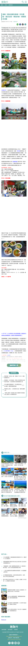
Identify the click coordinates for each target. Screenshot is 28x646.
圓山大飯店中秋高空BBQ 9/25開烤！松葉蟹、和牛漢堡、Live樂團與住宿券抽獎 (14, 580)
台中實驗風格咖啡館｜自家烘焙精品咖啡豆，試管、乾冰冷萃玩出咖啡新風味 (14, 576)
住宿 (6, 5)
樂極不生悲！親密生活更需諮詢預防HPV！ (13, 505)
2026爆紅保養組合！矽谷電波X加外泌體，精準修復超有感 (12, 385)
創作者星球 (10, 629)
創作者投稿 (4, 629)
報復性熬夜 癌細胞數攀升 (22, 515)
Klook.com (3, 619)
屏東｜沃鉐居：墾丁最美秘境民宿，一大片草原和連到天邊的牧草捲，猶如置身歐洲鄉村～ (4, 505)
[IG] (12, 643)
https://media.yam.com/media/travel (14, 636)
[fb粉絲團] (9, 643)
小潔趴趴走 (15, 21)
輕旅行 (4, 2)
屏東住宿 (11, 5)
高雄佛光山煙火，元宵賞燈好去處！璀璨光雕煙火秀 (14, 389)
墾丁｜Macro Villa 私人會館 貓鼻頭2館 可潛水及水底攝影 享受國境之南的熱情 (14, 515)
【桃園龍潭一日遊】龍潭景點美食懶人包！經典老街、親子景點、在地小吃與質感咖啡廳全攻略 (15, 567)
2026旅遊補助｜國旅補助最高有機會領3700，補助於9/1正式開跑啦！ (15, 558)
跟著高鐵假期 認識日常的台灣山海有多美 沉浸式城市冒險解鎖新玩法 (14, 562)
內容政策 (16, 629)
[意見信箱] (15, 643)
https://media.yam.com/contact (14, 639)
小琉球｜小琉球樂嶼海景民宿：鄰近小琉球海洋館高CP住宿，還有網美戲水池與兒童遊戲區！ (5, 515)
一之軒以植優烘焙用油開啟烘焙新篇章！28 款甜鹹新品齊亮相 (14, 571)
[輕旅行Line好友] (18, 643)
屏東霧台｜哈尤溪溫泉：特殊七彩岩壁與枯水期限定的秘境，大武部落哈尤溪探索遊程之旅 (14, 381)
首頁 (2, 5)
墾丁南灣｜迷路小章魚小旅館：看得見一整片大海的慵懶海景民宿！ (22, 505)
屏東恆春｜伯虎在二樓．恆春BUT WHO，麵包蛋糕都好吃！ (14, 377)
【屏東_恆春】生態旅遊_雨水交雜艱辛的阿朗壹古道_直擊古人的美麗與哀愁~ (14, 393)
